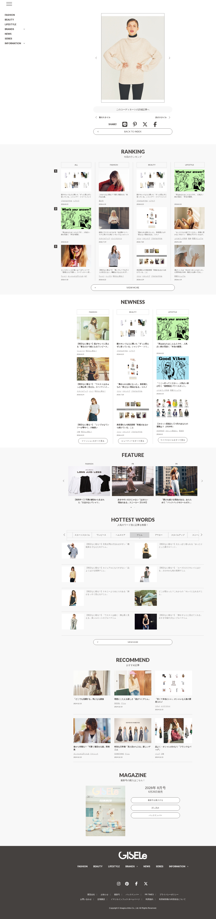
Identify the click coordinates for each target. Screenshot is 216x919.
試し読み (155, 808)
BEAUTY (9, 19)
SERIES (8, 38)
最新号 (117, 894)
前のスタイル (104, 117)
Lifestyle (172, 312)
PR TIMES (149, 894)
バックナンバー (155, 815)
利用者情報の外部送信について (172, 899)
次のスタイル (161, 117)
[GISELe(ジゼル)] (133, 855)
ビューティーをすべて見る (132, 441)
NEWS (8, 34)
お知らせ (104, 894)
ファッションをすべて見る (93, 441)
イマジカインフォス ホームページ (125, 899)
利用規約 (149, 899)
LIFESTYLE (10, 24)
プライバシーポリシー (169, 894)
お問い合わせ (86, 899)
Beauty (132, 312)
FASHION (10, 15)
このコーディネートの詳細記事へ (132, 109)
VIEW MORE (133, 287)
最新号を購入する (155, 800)
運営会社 (91, 894)
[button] (131, 507)
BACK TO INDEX (132, 131)
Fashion (93, 312)
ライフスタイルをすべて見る (172, 440)
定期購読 (101, 899)
